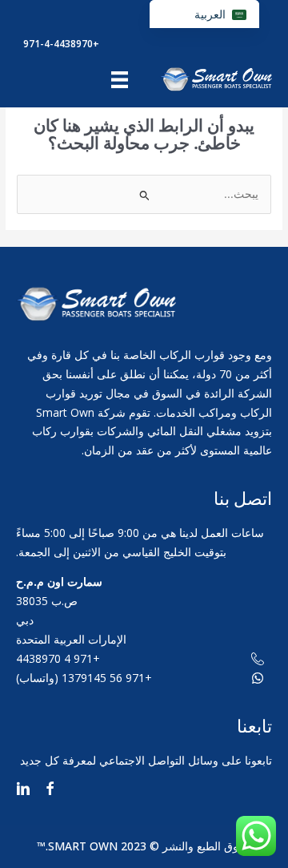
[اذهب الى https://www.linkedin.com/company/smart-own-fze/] (23, 791)
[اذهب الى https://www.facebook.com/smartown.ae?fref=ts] (49, 791)
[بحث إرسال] (144, 195)
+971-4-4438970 (61, 43)
